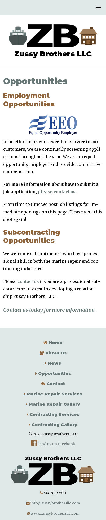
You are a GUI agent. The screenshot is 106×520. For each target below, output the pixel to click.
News (54, 363)
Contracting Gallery (53, 424)
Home (55, 342)
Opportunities (54, 373)
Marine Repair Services (53, 394)
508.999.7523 (54, 493)
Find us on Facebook (56, 444)
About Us (55, 353)
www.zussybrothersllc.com (55, 513)
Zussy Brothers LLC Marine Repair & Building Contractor (53, 35)
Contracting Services (54, 414)
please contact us (56, 191)
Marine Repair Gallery (54, 404)
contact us (28, 281)
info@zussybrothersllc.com (55, 503)
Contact (55, 383)
